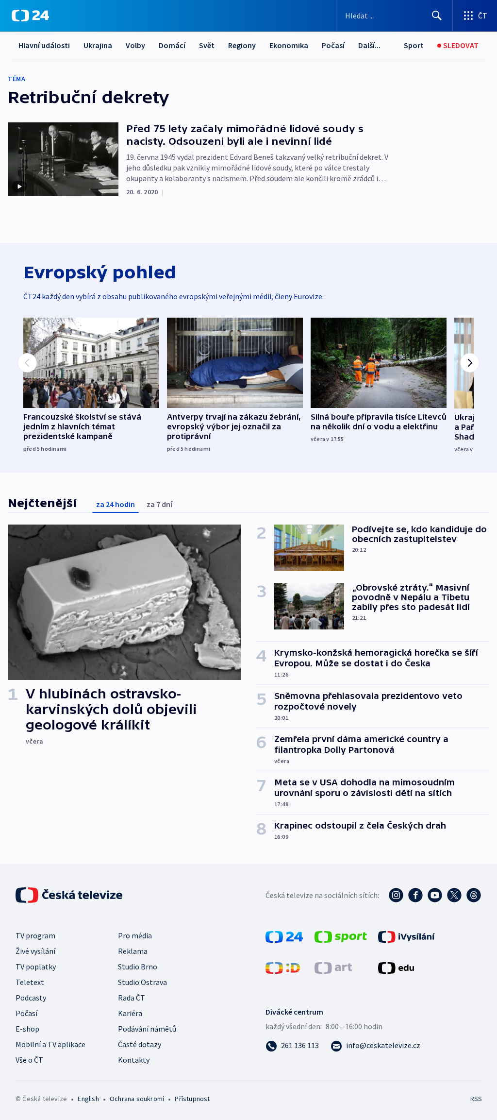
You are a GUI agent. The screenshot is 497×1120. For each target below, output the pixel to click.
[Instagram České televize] (396, 895)
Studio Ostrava (142, 982)
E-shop (27, 1029)
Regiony (242, 45)
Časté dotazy (139, 1044)
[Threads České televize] (473, 895)
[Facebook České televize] (415, 895)
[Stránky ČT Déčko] (282, 967)
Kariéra (130, 1013)
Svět (207, 45)
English (88, 1098)
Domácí (172, 45)
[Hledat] (436, 15)
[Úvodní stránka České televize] (70, 895)
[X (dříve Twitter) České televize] (454, 895)
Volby (135, 45)
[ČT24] (30, 15)
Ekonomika (288, 45)
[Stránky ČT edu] (396, 967)
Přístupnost (192, 1098)
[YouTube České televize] (435, 895)
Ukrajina (97, 45)
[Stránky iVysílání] (406, 936)
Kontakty (133, 1060)
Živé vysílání (35, 951)
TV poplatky (36, 966)
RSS (475, 1098)
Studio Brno (137, 966)
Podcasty (31, 997)
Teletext (30, 982)
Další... (369, 45)
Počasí (333, 45)
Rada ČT (131, 997)
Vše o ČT (29, 1060)
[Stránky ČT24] (284, 936)
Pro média (135, 935)
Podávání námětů (147, 1029)
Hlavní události (44, 45)
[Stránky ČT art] (333, 967)
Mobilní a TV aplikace (50, 1044)
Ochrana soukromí (137, 1098)
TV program (35, 935)
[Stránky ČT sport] (341, 936)
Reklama (133, 951)
